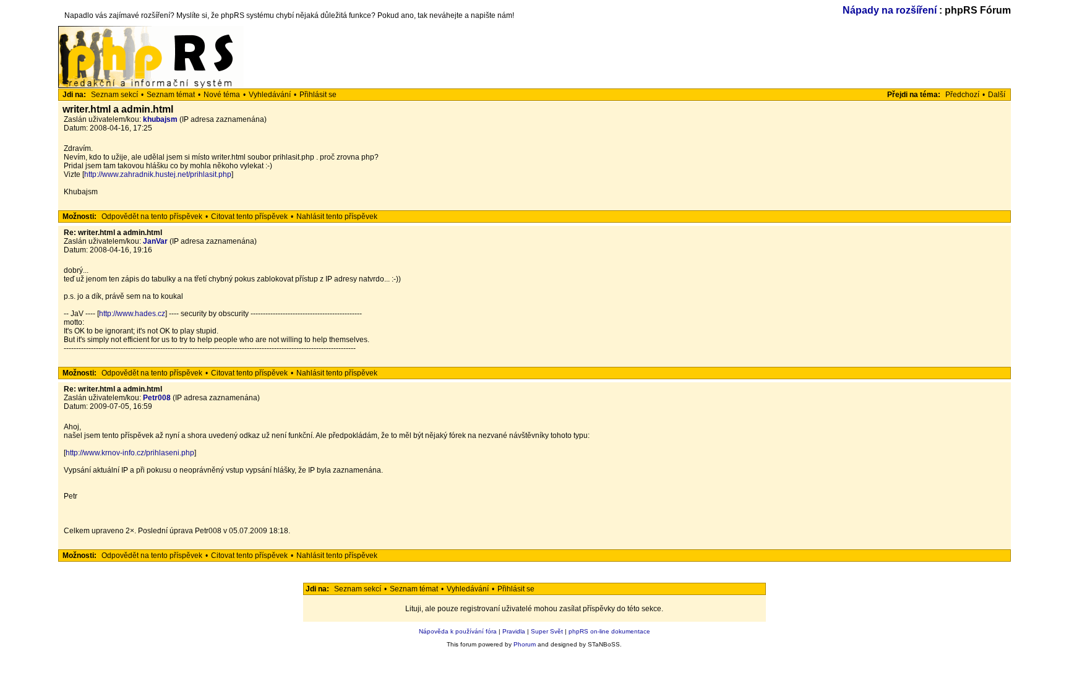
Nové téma (222, 94)
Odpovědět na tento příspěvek (151, 216)
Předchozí (962, 94)
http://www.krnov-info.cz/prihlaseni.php (130, 453)
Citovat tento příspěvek (249, 216)
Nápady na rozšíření (890, 10)
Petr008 (157, 397)
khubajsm (160, 119)
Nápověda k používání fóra (458, 631)
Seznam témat (171, 94)
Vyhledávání (270, 94)
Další (996, 94)
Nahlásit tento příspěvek (336, 216)
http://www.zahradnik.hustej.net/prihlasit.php (157, 174)
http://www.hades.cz (132, 313)
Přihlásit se (318, 94)
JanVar (155, 241)
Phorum (524, 644)
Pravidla (513, 631)
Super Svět (547, 631)
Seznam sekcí (114, 94)
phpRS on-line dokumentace (609, 631)
